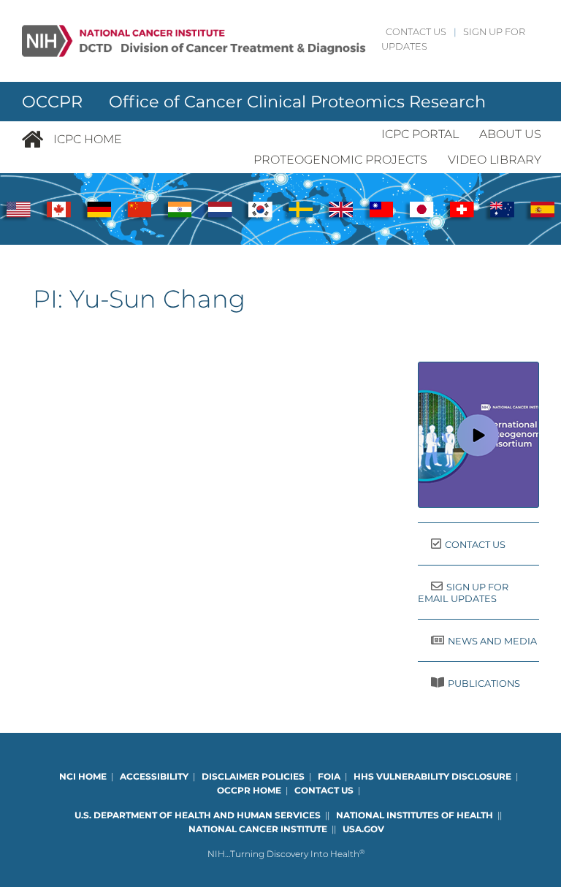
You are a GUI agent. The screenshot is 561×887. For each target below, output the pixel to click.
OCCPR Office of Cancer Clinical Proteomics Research (254, 101)
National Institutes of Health (414, 815)
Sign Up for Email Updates (463, 593)
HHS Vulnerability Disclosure (432, 776)
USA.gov (363, 828)
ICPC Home (87, 139)
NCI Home (83, 776)
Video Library (494, 160)
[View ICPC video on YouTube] (478, 435)
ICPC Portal (420, 134)
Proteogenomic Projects (340, 160)
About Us (510, 134)
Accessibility (154, 776)
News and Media (492, 641)
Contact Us (416, 31)
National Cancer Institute (257, 828)
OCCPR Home (249, 790)
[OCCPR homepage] (37, 139)
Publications (484, 683)
